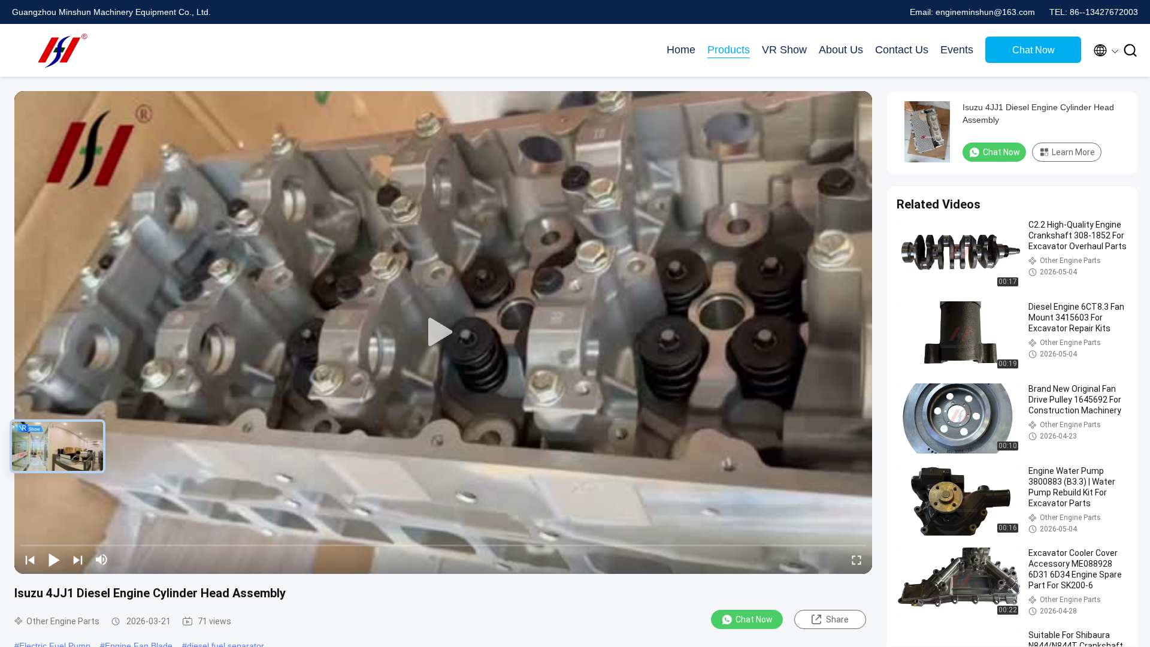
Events (956, 50)
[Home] (60, 50)
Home (681, 50)
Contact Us (901, 50)
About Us (841, 50)
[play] (443, 332)
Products (728, 50)
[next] (78, 560)
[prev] (30, 560)
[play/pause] (54, 560)
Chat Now (1033, 50)
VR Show (784, 50)
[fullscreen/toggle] (856, 560)
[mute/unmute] (102, 560)
